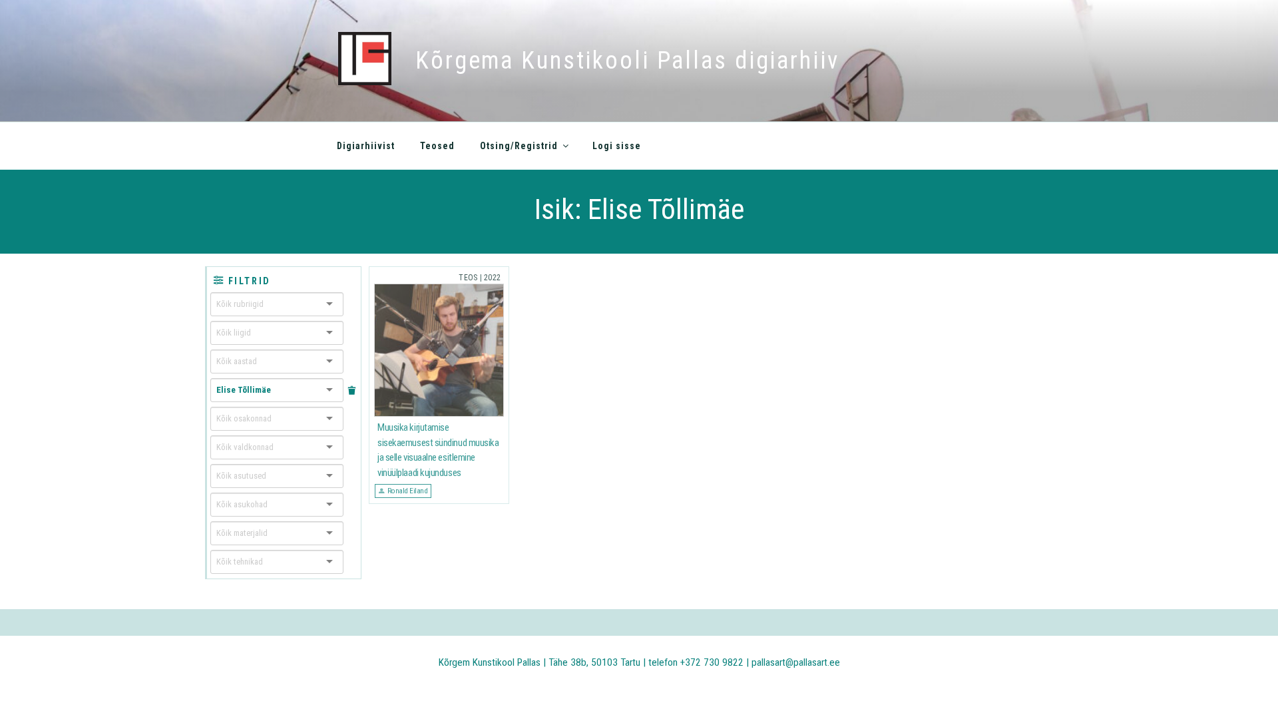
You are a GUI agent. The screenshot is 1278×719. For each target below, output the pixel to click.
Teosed (437, 145)
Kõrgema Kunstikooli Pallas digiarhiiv (627, 61)
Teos (468, 277)
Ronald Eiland (407, 490)
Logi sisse (616, 145)
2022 (492, 277)
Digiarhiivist (366, 145)
